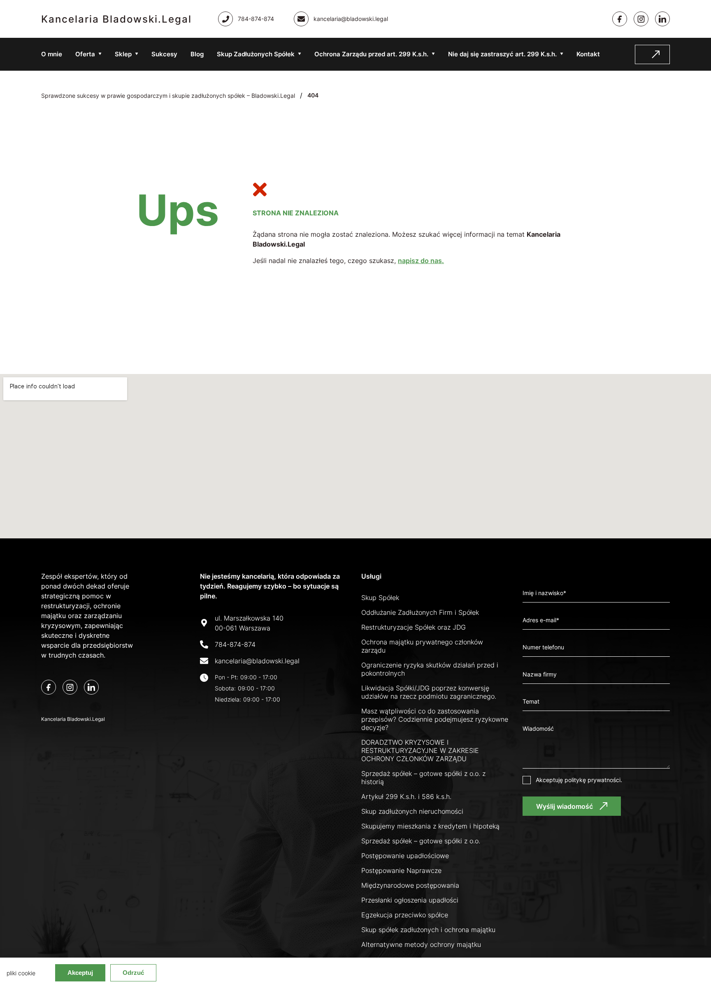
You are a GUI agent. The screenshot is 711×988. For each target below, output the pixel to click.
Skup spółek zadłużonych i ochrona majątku (428, 930)
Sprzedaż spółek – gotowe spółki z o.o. (420, 841)
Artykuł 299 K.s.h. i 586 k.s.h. (406, 796)
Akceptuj (80, 972)
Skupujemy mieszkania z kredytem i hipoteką (430, 826)
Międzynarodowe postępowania (410, 885)
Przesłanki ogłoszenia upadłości (409, 900)
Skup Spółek (380, 597)
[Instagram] (641, 19)
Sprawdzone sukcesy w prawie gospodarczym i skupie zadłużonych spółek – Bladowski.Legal (168, 95)
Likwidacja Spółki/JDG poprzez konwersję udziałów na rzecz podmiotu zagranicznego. (428, 692)
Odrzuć (133, 972)
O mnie (51, 54)
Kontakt (588, 54)
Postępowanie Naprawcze (401, 870)
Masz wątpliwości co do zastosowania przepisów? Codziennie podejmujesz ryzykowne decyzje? (434, 719)
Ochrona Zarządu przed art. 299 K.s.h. (371, 54)
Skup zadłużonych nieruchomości (412, 811)
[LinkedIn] (91, 687)
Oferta (85, 54)
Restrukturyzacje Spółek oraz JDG (413, 627)
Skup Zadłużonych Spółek (256, 54)
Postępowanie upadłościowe (405, 856)
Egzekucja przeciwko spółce (404, 915)
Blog (197, 54)
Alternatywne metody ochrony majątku (421, 944)
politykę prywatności (592, 779)
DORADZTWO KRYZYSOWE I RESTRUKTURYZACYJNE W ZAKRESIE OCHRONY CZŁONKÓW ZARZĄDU (420, 750)
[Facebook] (619, 19)
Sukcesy (164, 54)
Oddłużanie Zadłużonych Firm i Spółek (420, 612)
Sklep (123, 54)
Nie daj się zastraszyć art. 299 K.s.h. (502, 54)
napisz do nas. (421, 260)
